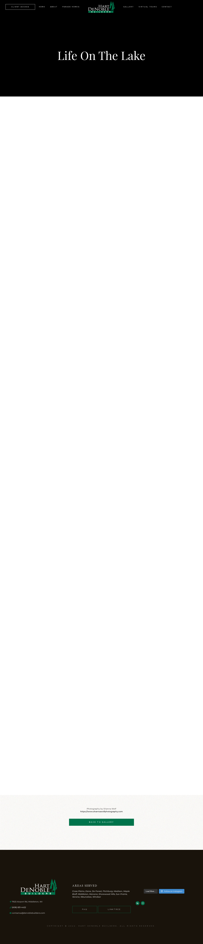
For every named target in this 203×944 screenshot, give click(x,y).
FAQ (84, 909)
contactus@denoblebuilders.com (28, 913)
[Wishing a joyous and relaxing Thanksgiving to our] (141, 883)
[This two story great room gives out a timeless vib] (156, 883)
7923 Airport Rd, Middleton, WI (26, 901)
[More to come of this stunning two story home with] (186, 883)
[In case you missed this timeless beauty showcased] (171, 883)
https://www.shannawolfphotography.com (101, 811)
